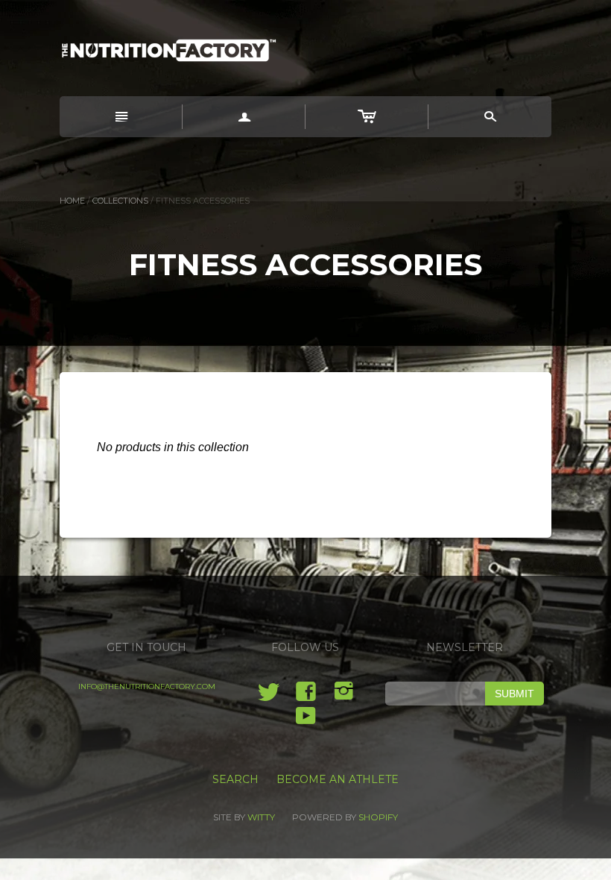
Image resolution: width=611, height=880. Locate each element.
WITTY (261, 817)
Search (235, 779)
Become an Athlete (337, 779)
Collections (120, 200)
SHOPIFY (378, 817)
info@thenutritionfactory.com (146, 686)
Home (72, 200)
